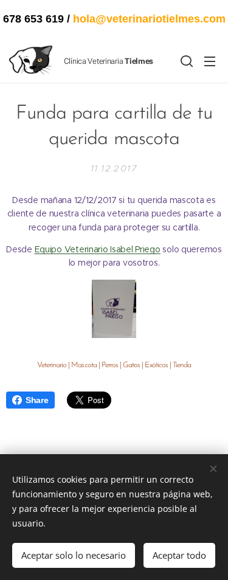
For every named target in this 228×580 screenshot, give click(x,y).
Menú (210, 61)
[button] (185, 61)
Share (37, 400)
